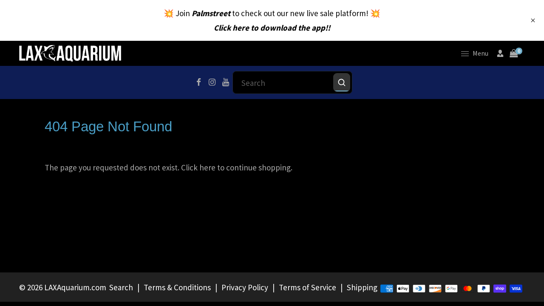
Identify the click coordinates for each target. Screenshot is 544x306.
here (207, 167)
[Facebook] (198, 82)
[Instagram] (212, 82)
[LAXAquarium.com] (70, 52)
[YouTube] (225, 82)
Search (121, 287)
